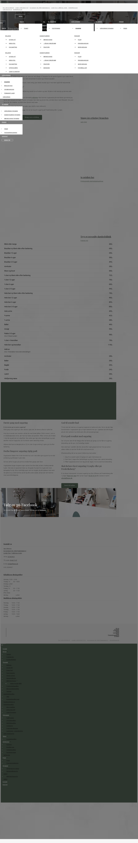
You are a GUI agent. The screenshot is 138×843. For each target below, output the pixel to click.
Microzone (46, 68)
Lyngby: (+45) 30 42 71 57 (21, 7)
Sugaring (78, 28)
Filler (79, 39)
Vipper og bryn (13, 68)
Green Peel (12, 43)
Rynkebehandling (83, 43)
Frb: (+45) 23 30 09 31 (8, 7)
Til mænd (99, 22)
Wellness (8, 36)
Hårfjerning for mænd (106, 28)
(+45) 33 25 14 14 (7, 9)
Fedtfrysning (56, 28)
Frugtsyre (46, 47)
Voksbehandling (9, 89)
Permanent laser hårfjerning (9, 95)
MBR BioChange (47, 39)
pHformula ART (82, 68)
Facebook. (42, 510)
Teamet (26, 28)
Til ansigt (44, 23)
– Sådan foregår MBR (49, 43)
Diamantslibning (45, 36)
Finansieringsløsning (10, 132)
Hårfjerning (75, 22)
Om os (22, 22)
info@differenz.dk (73, 7)
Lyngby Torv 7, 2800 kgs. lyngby (59, 7)
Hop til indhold (4, 2)
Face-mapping (13, 47)
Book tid (7, 140)
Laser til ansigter (14, 71)
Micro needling (82, 47)
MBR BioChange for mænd (11, 118)
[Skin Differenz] (69, 36)
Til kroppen (52, 22)
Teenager (77, 36)
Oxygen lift (12, 39)
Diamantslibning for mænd (12, 115)
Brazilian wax (8, 85)
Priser (121, 22)
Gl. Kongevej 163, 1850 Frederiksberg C (40, 7)
